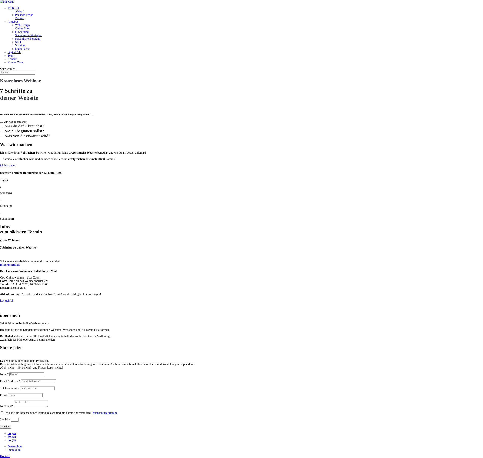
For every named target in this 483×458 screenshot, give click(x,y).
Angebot (13, 21)
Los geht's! (6, 300)
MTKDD (13, 8)
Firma (3, 395)
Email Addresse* (10, 381)
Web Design (22, 25)
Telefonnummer (9, 388)
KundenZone (15, 62)
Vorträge (20, 45)
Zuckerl (19, 18)
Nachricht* (6, 406)
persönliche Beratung (27, 38)
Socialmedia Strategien (28, 35)
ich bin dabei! (8, 165)
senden (5, 426)
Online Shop (22, 28)
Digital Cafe (22, 48)
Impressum (14, 449)
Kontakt (12, 59)
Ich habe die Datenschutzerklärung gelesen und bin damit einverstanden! (61, 412)
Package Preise (24, 14)
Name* (4, 374)
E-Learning (22, 31)
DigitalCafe (14, 52)
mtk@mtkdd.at (10, 264)
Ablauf (19, 11)
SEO (18, 42)
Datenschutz (15, 446)
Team (11, 55)
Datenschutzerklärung (105, 412)
